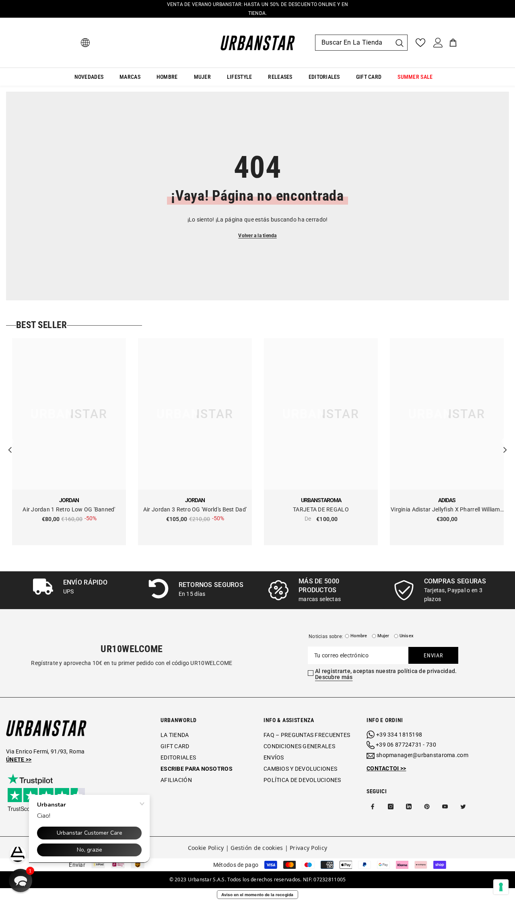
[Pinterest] (427, 806)
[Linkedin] (409, 806)
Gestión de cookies (257, 848)
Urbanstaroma (321, 500)
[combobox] (353, 43)
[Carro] (453, 42)
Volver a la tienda (257, 235)
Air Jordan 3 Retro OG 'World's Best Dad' (195, 509)
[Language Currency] (85, 42)
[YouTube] (445, 806)
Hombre (358, 635)
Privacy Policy (308, 848)
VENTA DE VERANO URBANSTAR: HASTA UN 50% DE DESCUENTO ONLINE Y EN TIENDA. (257, 9)
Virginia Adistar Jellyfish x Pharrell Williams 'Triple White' (447, 510)
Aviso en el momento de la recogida (257, 894)
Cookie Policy (206, 848)
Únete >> (18, 759)
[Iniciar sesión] (438, 42)
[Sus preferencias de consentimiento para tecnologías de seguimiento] (501, 887)
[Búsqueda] (361, 43)
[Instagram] (391, 806)
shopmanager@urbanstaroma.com (422, 755)
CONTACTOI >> (386, 768)
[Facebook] (373, 806)
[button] (20, 880)
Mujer (383, 635)
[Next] (505, 442)
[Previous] (10, 442)
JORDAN (69, 500)
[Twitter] (463, 806)
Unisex (407, 635)
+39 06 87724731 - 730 (406, 744)
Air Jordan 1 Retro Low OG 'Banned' (69, 509)
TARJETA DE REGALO (321, 509)
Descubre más (333, 677)
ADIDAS (446, 500)
